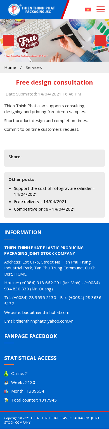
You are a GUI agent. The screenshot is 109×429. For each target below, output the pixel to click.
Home (10, 67)
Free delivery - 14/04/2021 (40, 201)
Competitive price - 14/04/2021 (44, 209)
